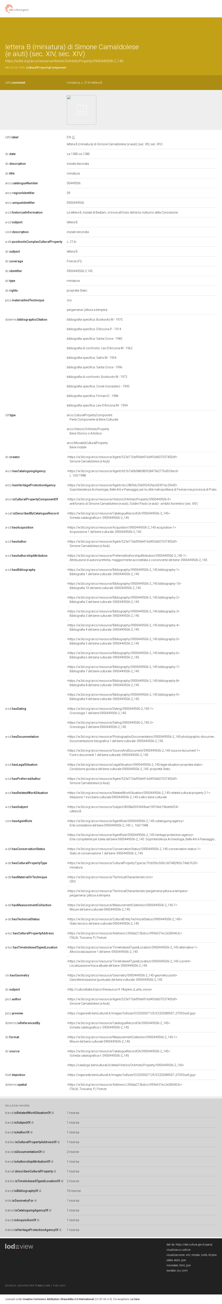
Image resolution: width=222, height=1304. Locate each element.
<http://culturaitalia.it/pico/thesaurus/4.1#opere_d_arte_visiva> (109, 989)
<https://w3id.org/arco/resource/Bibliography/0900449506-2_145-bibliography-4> (123, 627)
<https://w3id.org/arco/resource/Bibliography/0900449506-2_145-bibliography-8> (123, 683)
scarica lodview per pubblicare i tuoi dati (35, 1285)
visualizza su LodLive (178, 1249)
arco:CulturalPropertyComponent (92, 417)
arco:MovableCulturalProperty (87, 445)
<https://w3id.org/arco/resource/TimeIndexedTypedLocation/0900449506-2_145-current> (129, 963)
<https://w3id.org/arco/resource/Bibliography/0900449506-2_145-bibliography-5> (123, 641)
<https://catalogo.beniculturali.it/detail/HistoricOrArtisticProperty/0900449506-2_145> (125, 1065)
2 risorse (73, 1152)
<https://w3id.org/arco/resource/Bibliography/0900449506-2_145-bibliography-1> (123, 572)
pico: (24, 300)
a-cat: (32, 513)
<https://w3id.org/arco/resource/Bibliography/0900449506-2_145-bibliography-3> (123, 613)
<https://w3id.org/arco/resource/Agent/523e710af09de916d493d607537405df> (122, 459)
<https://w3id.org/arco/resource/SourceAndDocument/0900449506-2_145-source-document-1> (133, 753)
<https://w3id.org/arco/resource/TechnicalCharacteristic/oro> (110, 879)
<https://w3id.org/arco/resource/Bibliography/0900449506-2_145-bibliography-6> (123, 655)
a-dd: (33, 241)
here (137, 1299)
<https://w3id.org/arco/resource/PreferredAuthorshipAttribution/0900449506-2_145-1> (137, 558)
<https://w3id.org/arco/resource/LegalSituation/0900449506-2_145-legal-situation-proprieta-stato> (135, 767)
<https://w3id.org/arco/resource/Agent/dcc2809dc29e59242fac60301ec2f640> (142, 487)
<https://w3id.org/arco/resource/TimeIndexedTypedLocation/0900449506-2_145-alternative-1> (132, 949)
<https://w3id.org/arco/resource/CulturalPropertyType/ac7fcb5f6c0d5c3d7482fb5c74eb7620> (132, 865)
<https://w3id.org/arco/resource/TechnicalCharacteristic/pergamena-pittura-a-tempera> (127, 893)
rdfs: (15, 82)
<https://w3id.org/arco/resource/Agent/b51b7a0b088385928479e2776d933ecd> (123, 473)
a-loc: (29, 933)
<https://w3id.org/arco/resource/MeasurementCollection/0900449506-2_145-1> (122, 907)
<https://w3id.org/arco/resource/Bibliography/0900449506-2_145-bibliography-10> (124, 586)
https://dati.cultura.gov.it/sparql (194, 1244)
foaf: (15, 1075)
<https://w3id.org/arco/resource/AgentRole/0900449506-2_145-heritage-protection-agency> (142, 837)
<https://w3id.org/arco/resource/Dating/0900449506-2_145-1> (110, 711)
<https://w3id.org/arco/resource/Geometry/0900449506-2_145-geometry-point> (122, 977)
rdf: (10, 415)
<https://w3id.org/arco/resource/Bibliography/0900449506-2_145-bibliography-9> (123, 697)
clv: (17, 975)
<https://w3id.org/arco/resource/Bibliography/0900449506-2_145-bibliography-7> (123, 669)
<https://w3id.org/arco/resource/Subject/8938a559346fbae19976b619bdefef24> (123, 809)
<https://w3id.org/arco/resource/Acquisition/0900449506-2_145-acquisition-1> (121, 530)
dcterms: (26, 319)
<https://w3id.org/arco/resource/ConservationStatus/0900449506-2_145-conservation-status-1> (134, 851)
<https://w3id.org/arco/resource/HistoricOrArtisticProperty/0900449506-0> (132, 501)
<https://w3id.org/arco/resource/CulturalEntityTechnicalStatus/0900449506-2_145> (124, 921)
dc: (10, 154)
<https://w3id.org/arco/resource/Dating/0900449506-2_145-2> (110, 725)
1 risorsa (73, 1113)
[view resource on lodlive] (215, 28)
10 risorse (74, 1191)
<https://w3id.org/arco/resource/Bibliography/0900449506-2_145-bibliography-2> (123, 600)
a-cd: (23, 212)
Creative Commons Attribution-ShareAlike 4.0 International (58, 1299)
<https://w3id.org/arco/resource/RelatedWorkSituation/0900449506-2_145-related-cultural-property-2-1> (138, 795)
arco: (21, 183)
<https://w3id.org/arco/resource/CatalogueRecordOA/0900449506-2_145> (118, 515)
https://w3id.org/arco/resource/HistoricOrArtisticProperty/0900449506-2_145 (64, 61)
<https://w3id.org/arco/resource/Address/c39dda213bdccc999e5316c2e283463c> (124, 935)
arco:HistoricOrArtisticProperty (88, 431)
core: (17, 232)
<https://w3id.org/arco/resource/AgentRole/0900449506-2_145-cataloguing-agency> (125, 823)
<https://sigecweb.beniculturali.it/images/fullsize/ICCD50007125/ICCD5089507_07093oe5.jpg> (131, 1013)
